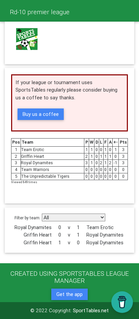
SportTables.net (91, 310)
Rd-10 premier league (40, 12)
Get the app (69, 294)
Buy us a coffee (41, 114)
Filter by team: (27, 217)
